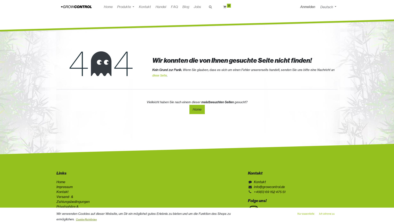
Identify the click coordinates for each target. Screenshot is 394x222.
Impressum (64, 187)
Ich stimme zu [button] (327, 213)
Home (197, 109)
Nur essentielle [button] (305, 213)
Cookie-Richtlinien (86, 219)
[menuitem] (108, 7)
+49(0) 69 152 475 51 (269, 192)
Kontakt (62, 192)
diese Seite (159, 75)
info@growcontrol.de (269, 187)
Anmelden (307, 7)
